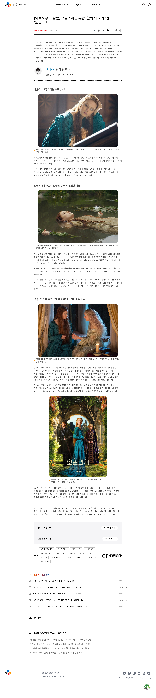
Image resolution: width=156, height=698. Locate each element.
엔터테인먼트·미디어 (40, 30)
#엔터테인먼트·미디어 (77, 553)
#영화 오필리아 (91, 557)
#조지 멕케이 (76, 549)
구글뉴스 (144, 673)
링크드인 (134, 673)
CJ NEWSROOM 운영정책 (50, 673)
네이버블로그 (139, 673)
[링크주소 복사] (116, 30)
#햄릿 (70, 557)
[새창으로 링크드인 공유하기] (99, 30)
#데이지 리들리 (62, 549)
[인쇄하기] (120, 30)
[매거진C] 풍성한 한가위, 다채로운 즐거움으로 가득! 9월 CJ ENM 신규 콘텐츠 (61, 639)
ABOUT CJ (96, 5)
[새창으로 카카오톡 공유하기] (107, 30)
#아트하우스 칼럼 (57, 557)
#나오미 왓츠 (89, 549)
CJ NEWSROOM (8, 4)
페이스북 (129, 673)
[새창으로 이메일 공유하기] (112, 30)
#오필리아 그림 (46, 553)
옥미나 (50, 69)
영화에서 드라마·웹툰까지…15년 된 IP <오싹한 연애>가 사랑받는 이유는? (60, 648)
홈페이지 (149, 673)
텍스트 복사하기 (108, 528)
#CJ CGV (44, 557)
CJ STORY (80, 5)
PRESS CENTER (62, 5)
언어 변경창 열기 (149, 4)
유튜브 (124, 673)
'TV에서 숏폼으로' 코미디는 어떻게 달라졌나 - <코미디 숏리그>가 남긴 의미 (60, 644)
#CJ (90, 553)
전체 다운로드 (109, 539)
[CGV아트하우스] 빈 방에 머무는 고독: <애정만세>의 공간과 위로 (56, 652)
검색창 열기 (143, 4)
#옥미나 (79, 557)
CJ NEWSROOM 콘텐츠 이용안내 (53, 677)
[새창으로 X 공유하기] (103, 30)
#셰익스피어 (45, 562)
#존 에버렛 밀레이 (46, 549)
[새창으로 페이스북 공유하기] (95, 30)
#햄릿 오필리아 (60, 553)
